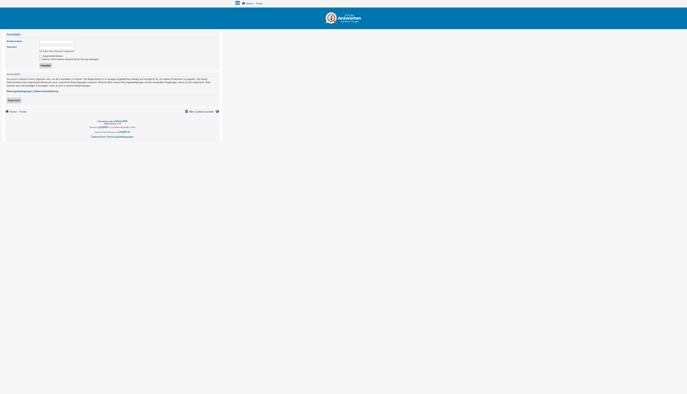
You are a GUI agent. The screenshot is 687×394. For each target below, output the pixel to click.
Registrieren (14, 100)
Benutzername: (14, 41)
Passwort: (12, 47)
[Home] (343, 18)
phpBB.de (124, 132)
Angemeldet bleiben (52, 56)
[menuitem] (199, 111)
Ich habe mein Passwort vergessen (56, 51)
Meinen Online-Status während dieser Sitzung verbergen (70, 59)
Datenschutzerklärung (46, 91)
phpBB (103, 127)
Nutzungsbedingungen (19, 91)
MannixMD (122, 121)
